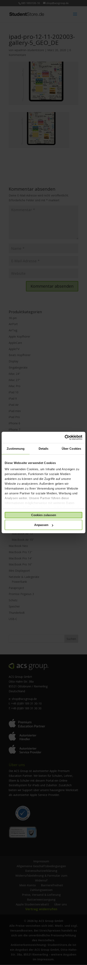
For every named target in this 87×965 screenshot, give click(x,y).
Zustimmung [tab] (16, 448)
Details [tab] (44, 448)
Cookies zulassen (43, 515)
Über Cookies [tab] (71, 448)
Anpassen (41, 525)
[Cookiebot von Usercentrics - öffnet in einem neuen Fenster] (64, 437)
